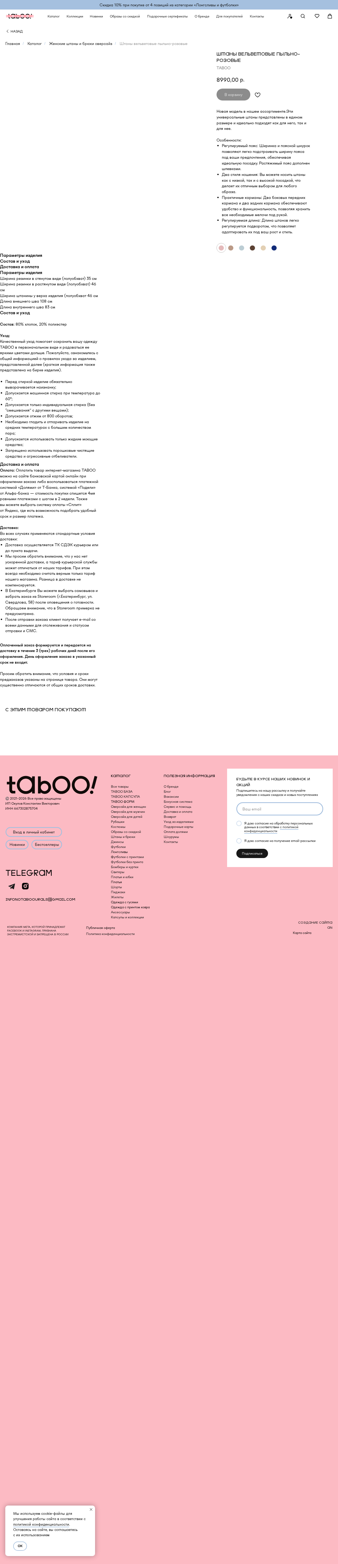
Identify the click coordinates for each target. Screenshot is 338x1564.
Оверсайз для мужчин (128, 811)
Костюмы (118, 826)
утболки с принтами (129, 857)
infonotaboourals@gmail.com (40, 899)
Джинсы (117, 842)
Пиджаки (118, 892)
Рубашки (117, 821)
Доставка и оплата (178, 811)
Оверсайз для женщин (128, 806)
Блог (167, 791)
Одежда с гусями (124, 902)
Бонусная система (178, 801)
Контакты (171, 842)
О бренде (171, 786)
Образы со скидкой (126, 831)
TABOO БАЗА (122, 791)
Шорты (116, 887)
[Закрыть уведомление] (91, 1509)
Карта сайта (302, 933)
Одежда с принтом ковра (130, 907)
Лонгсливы (119, 852)
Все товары (120, 786)
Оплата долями (176, 831)
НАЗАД (17, 31)
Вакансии (171, 796)
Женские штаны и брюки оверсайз (80, 43)
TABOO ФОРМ (122, 801)
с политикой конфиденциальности (271, 829)
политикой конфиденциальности (41, 1524)
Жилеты (117, 897)
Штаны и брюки (123, 837)
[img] (7, 31)
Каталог (34, 43)
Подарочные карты (178, 826)
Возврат (170, 816)
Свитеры (117, 872)
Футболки (118, 847)
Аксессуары (120, 912)
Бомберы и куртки (124, 867)
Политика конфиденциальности (110, 934)
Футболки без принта (127, 862)
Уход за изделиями (179, 821)
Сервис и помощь (177, 806)
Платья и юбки (122, 877)
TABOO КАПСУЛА (125, 796)
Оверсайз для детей (126, 816)
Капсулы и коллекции (127, 917)
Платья (116, 882)
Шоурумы (171, 837)
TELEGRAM (29, 873)
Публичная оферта (100, 927)
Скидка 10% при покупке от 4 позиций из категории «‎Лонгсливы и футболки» (169, 4)
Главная (12, 43)
